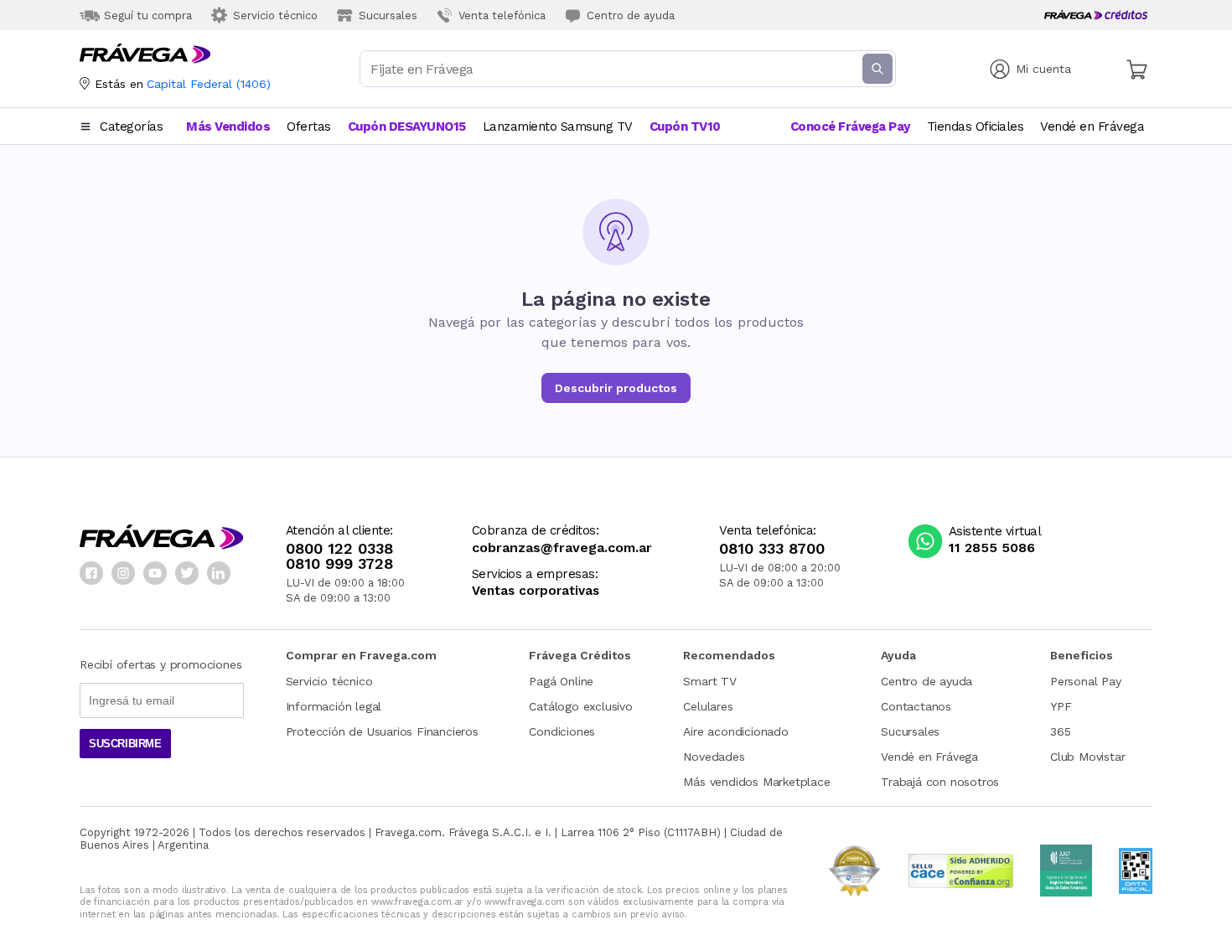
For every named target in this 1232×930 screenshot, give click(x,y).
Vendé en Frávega (929, 756)
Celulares (707, 706)
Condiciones (562, 731)
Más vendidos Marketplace (756, 781)
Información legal (334, 706)
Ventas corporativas (535, 591)
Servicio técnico (329, 681)
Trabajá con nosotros (940, 781)
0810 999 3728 (339, 563)
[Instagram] (123, 573)
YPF (1060, 706)
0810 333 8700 (772, 548)
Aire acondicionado (735, 731)
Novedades (713, 756)
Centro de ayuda (926, 681)
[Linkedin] (218, 573)
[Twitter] (187, 573)
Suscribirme (125, 743)
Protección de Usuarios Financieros (382, 731)
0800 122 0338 (339, 548)
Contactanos (916, 706)
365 (1060, 731)
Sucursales (910, 731)
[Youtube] (155, 573)
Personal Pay (1085, 681)
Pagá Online (561, 681)
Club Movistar (1087, 756)
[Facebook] (91, 573)
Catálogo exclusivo (580, 706)
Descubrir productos (616, 388)
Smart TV (709, 681)
